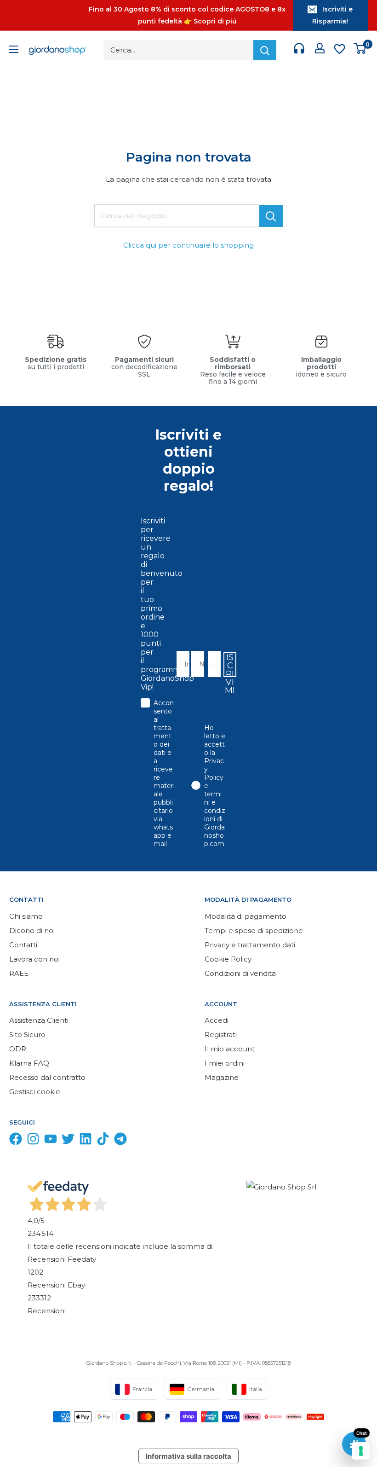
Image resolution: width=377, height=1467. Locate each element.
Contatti (23, 944)
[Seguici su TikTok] (103, 1140)
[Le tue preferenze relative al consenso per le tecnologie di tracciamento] (361, 1451)
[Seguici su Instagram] (33, 1140)
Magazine (222, 1077)
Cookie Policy (228, 959)
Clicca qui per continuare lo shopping (188, 245)
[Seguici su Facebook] (15, 1140)
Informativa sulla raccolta (188, 1456)
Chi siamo (26, 916)
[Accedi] (320, 50)
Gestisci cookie (34, 1091)
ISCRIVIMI (230, 664)
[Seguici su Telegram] (120, 1140)
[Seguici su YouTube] (50, 1140)
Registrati (221, 1034)
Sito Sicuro (27, 1034)
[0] (360, 50)
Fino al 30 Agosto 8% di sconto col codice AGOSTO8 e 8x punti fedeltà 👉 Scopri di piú (187, 15)
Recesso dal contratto (47, 1077)
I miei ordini (225, 1063)
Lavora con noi (34, 959)
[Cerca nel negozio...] (271, 216)
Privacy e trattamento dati (250, 944)
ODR (17, 1048)
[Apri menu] (13, 50)
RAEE (19, 973)
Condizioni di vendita (240, 973)
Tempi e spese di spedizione (254, 930)
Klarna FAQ (29, 1063)
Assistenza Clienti (39, 1020)
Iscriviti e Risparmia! (332, 15)
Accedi (216, 1020)
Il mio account (230, 1048)
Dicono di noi (32, 930)
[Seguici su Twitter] (68, 1140)
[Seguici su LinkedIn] (85, 1140)
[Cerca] (264, 50)
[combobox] (211, 664)
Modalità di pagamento (245, 916)
